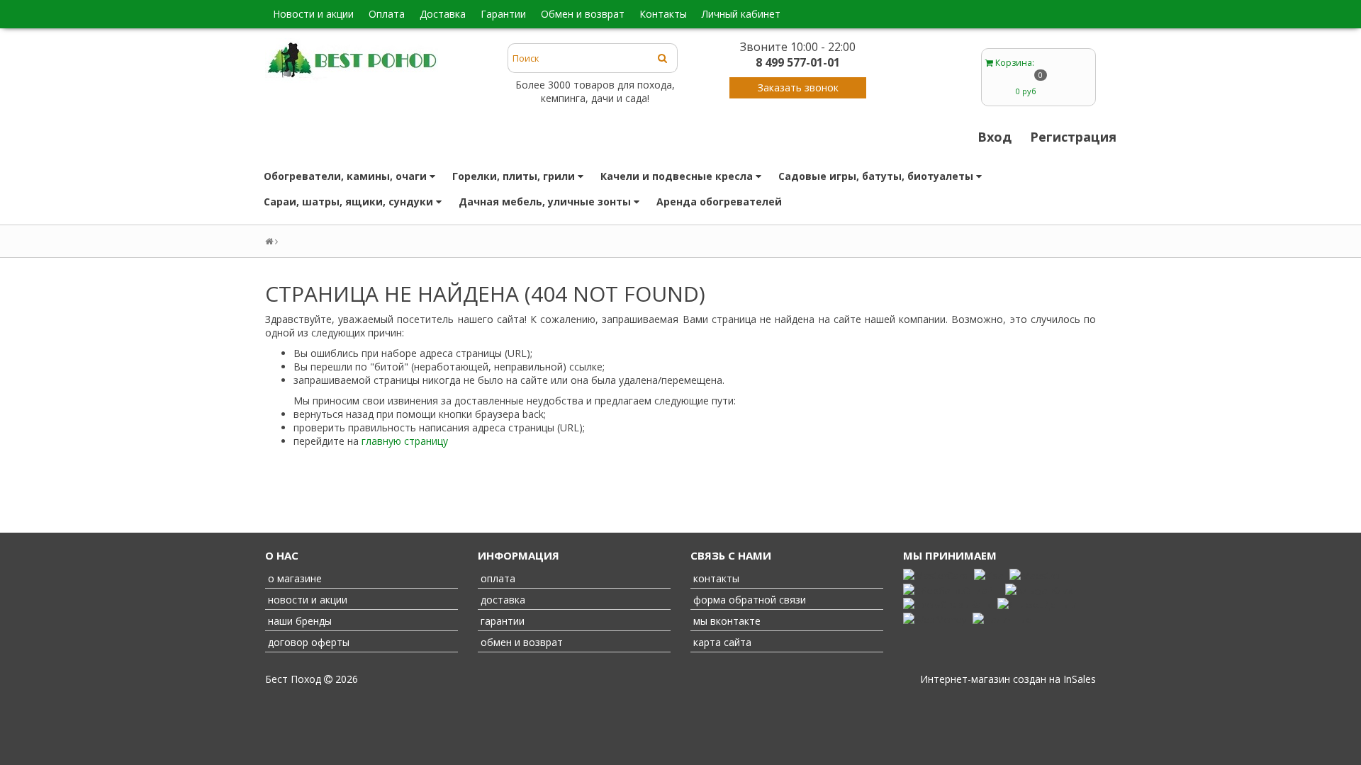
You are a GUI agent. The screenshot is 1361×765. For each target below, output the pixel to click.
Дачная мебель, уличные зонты (546, 201)
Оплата (387, 14)
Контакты (663, 14)
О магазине (293, 578)
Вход (995, 136)
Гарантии (503, 14)
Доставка (443, 14)
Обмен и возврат (583, 14)
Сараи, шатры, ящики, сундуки (350, 201)
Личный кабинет (741, 14)
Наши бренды (298, 621)
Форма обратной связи (748, 599)
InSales (1079, 679)
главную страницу (405, 441)
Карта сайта (720, 642)
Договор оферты (307, 642)
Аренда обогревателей (719, 201)
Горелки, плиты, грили (515, 176)
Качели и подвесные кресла (678, 176)
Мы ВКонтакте (725, 621)
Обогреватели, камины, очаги (347, 176)
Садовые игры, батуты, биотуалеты (877, 176)
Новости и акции (313, 14)
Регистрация (1073, 136)
